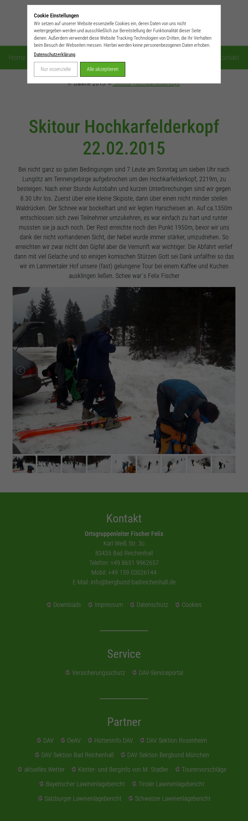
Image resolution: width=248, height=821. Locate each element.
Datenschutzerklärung (54, 54)
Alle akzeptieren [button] (103, 69)
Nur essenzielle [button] (56, 69)
